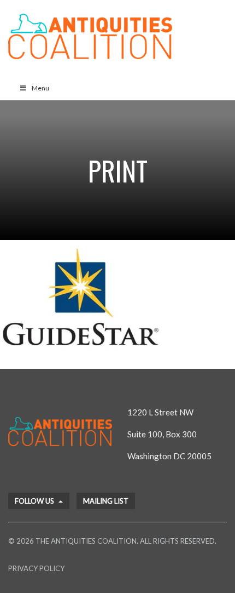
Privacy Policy (36, 568)
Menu (40, 88)
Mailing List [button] (105, 501)
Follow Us (35, 501)
